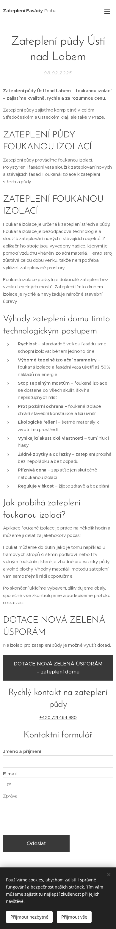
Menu (107, 11)
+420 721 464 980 (57, 717)
